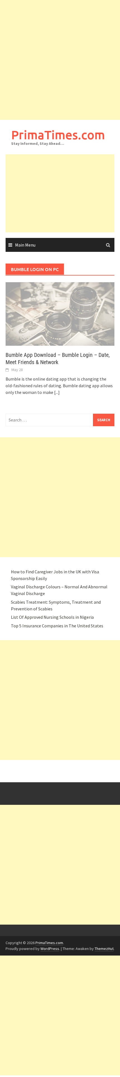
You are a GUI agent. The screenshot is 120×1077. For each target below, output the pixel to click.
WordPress (49, 948)
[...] (57, 392)
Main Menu (25, 245)
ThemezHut (104, 948)
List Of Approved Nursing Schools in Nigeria (52, 617)
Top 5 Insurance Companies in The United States (57, 625)
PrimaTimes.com (58, 134)
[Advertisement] (60, 60)
